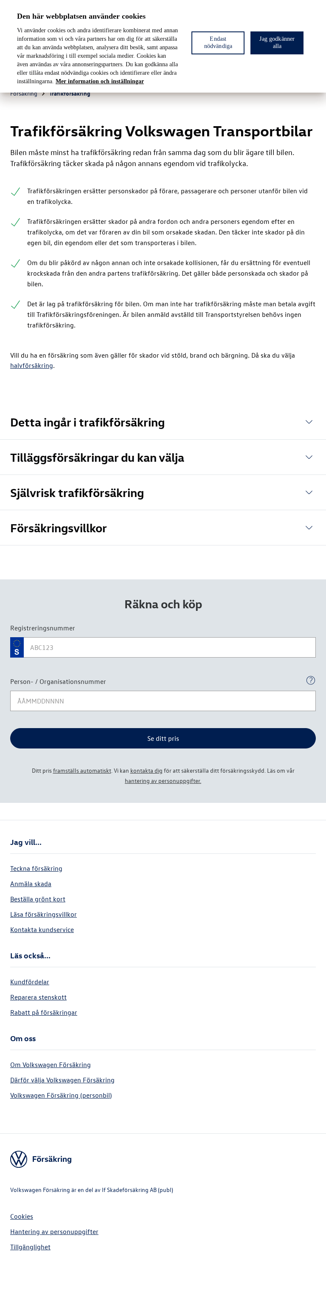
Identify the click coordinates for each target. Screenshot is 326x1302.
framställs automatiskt (82, 770)
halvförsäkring (31, 365)
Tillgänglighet (30, 1247)
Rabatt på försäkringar (43, 1012)
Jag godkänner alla (277, 42)
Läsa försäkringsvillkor (43, 914)
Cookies (21, 1216)
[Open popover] (311, 680)
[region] (163, 46)
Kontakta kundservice (42, 929)
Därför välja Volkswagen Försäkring (62, 1080)
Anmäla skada (30, 883)
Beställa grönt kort (37, 899)
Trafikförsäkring (69, 93)
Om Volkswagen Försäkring (50, 1064)
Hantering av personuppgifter (54, 1231)
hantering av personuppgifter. (163, 780)
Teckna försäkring (36, 868)
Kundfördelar (29, 981)
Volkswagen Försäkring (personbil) (61, 1095)
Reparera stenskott (38, 997)
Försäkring (23, 93)
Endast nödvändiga (218, 42)
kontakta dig (146, 770)
